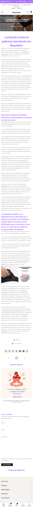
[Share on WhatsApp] (27, 351)
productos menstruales (14, 168)
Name (3, 423)
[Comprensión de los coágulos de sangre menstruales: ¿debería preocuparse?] (25, 358)
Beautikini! (4, 186)
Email (3, 430)
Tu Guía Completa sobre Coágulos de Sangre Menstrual (16, 400)
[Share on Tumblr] (16, 351)
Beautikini (5, 156)
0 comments (17, 343)
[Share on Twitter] (9, 351)
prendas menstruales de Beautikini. (13, 310)
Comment (4, 437)
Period (18, 340)
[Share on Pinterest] (13, 351)
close (31, 1)
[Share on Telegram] (20, 351)
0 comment (19, 26)
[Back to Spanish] (16, 358)
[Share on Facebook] (6, 351)
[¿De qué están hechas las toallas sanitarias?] (8, 358)
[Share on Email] (23, 351)
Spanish (13, 26)
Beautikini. (26, 181)
